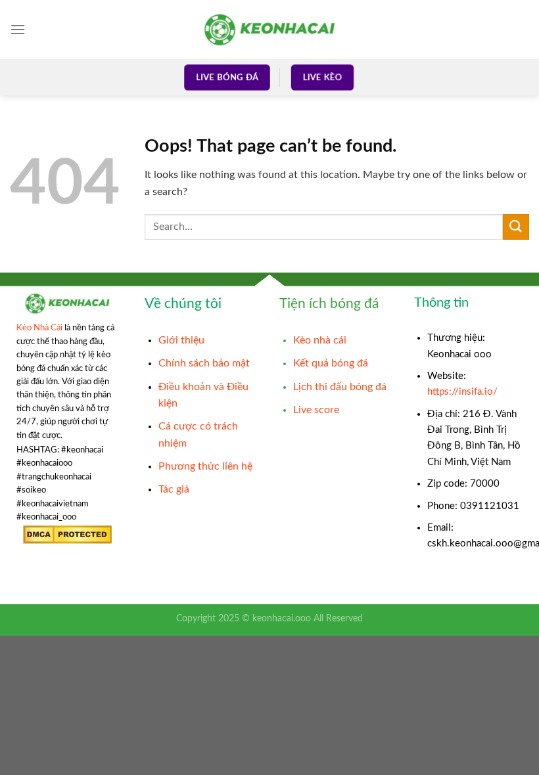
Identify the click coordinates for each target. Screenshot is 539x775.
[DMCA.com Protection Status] (67, 534)
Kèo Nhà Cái (39, 328)
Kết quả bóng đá (330, 363)
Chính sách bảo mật (204, 363)
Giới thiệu (181, 340)
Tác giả (173, 489)
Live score (316, 410)
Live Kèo (322, 77)
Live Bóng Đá (227, 77)
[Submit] (516, 227)
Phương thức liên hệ (205, 466)
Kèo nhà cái (319, 340)
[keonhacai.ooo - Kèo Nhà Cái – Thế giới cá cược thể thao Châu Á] (269, 29)
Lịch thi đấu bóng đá (340, 387)
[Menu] (18, 29)
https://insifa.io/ (462, 392)
